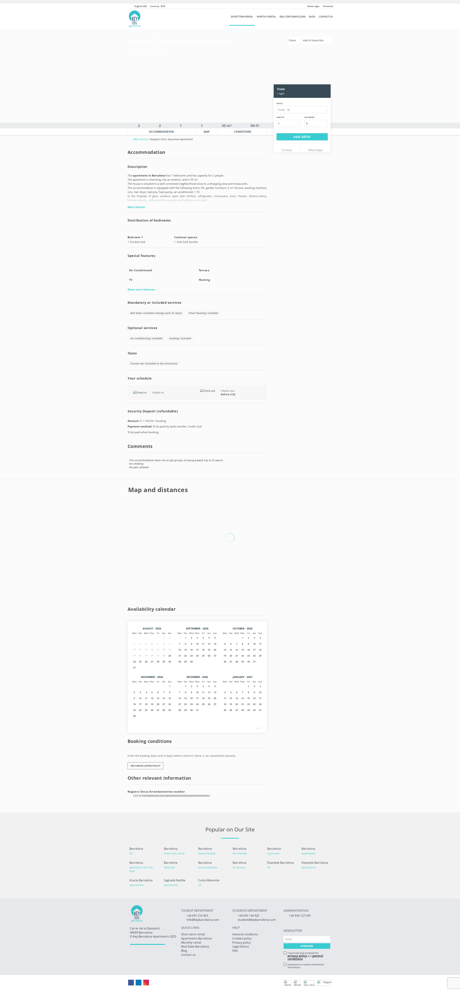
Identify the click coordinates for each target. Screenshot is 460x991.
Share (293, 40)
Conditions (242, 131)
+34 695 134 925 (248, 916)
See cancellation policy (145, 765)
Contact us (326, 16)
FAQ (235, 951)
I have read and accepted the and (305, 956)
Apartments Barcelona (196, 938)
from (281, 89)
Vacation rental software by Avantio (212, 983)
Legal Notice (240, 946)
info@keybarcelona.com (203, 920)
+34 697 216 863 (197, 916)
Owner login (313, 6)
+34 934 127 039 (299, 916)
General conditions (245, 934)
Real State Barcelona (292, 16)
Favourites (327, 6)
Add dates (302, 137)
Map (207, 131)
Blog (312, 16)
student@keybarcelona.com (257, 920)
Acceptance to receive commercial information (306, 966)
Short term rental (242, 16)
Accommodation (161, 131)
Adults (280, 117)
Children (309, 117)
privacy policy (297, 956)
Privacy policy (241, 943)
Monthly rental (266, 16)
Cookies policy (242, 938)
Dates (280, 103)
